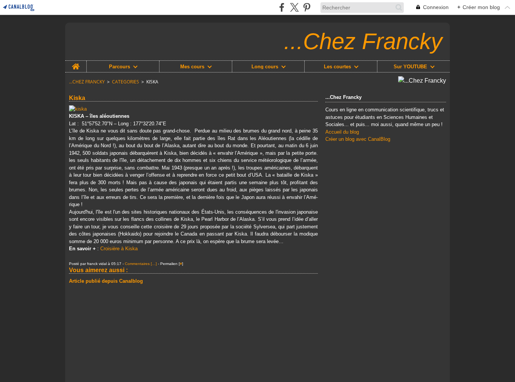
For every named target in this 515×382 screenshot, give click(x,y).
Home (76, 63)
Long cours (264, 66)
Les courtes (337, 66)
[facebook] (282, 7)
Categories (125, 82)
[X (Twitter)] (294, 7)
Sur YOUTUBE (410, 66)
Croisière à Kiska (119, 248)
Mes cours (192, 66)
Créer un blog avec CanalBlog (357, 139)
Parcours (119, 66)
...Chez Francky (87, 82)
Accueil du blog (342, 132)
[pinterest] (306, 7)
